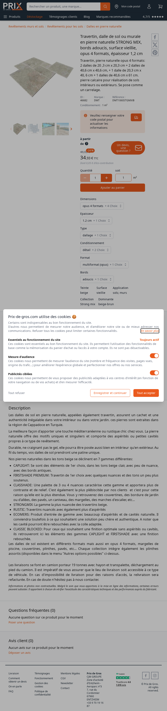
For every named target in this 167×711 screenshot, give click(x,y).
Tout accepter (146, 393)
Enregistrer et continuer (110, 393)
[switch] (154, 355)
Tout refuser (16, 393)
